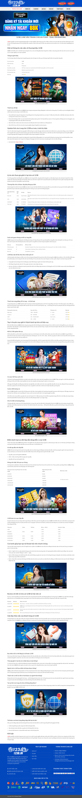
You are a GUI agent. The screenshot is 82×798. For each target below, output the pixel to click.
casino (36, 9)
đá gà (44, 9)
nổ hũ (51, 9)
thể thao (60, 9)
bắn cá (27, 9)
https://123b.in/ (19, 142)
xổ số (68, 9)
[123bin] (21, 3)
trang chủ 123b (17, 9)
